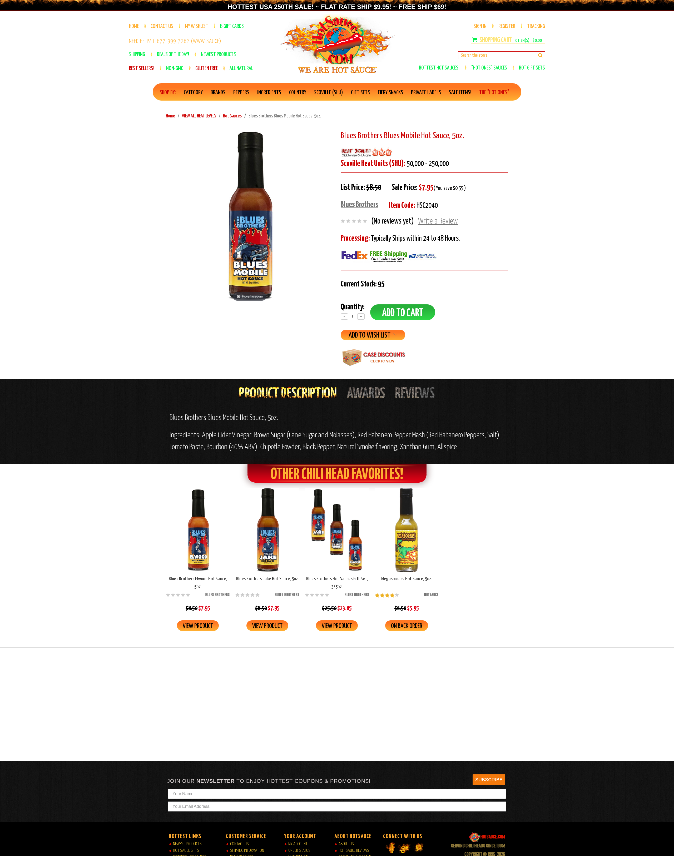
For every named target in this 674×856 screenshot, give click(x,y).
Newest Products (187, 844)
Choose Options (337, 534)
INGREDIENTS (269, 93)
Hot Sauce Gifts (186, 850)
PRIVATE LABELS (426, 93)
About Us (346, 844)
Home (134, 26)
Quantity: (353, 307)
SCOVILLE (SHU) (328, 93)
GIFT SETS (360, 93)
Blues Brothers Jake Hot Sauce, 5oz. (267, 578)
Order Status (299, 850)
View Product (198, 626)
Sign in (480, 26)
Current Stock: (363, 284)
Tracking (536, 26)
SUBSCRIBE (489, 779)
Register (506, 26)
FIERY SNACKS (390, 93)
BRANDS (218, 93)
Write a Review (438, 221)
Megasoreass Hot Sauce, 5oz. (406, 578)
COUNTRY (297, 93)
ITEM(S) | (528, 40)
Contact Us (162, 26)
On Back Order (406, 534)
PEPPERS (241, 93)
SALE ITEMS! (460, 93)
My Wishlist (196, 26)
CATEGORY (193, 93)
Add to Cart (198, 534)
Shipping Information (247, 850)
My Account (298, 844)
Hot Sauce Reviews (354, 850)
